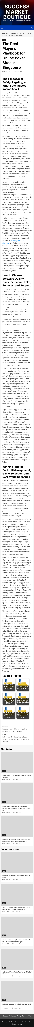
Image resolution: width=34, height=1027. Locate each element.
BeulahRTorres (7, 71)
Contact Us (6, 1016)
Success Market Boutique (17, 11)
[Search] (32, 27)
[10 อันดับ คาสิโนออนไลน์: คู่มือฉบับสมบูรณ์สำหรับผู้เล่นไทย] (17, 959)
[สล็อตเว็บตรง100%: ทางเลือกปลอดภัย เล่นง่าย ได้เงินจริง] (17, 762)
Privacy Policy (16, 1016)
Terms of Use (26, 1016)
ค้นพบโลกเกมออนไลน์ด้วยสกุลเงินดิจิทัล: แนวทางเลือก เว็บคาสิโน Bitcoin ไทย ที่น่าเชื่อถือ (16, 808)
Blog (4, 40)
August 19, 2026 (17, 779)
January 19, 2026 (18, 71)
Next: (15, 738)
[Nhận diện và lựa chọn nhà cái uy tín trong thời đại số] (17, 991)
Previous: (14, 729)
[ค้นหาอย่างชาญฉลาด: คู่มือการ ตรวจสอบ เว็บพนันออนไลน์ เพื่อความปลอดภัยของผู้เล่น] (17, 826)
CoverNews (28, 1022)
